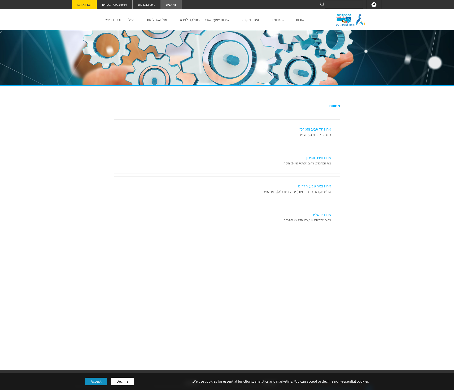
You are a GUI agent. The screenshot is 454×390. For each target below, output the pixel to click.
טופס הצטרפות (146, 5)
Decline (122, 381)
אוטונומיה (277, 19)
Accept (96, 381)
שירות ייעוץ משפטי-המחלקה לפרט (204, 19)
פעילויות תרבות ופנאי (120, 19)
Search (322, 4)
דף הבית (171, 5)
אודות (300, 19)
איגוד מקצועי (249, 19)
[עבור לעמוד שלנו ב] (373, 4)
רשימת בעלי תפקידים (114, 5)
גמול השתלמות (158, 19)
